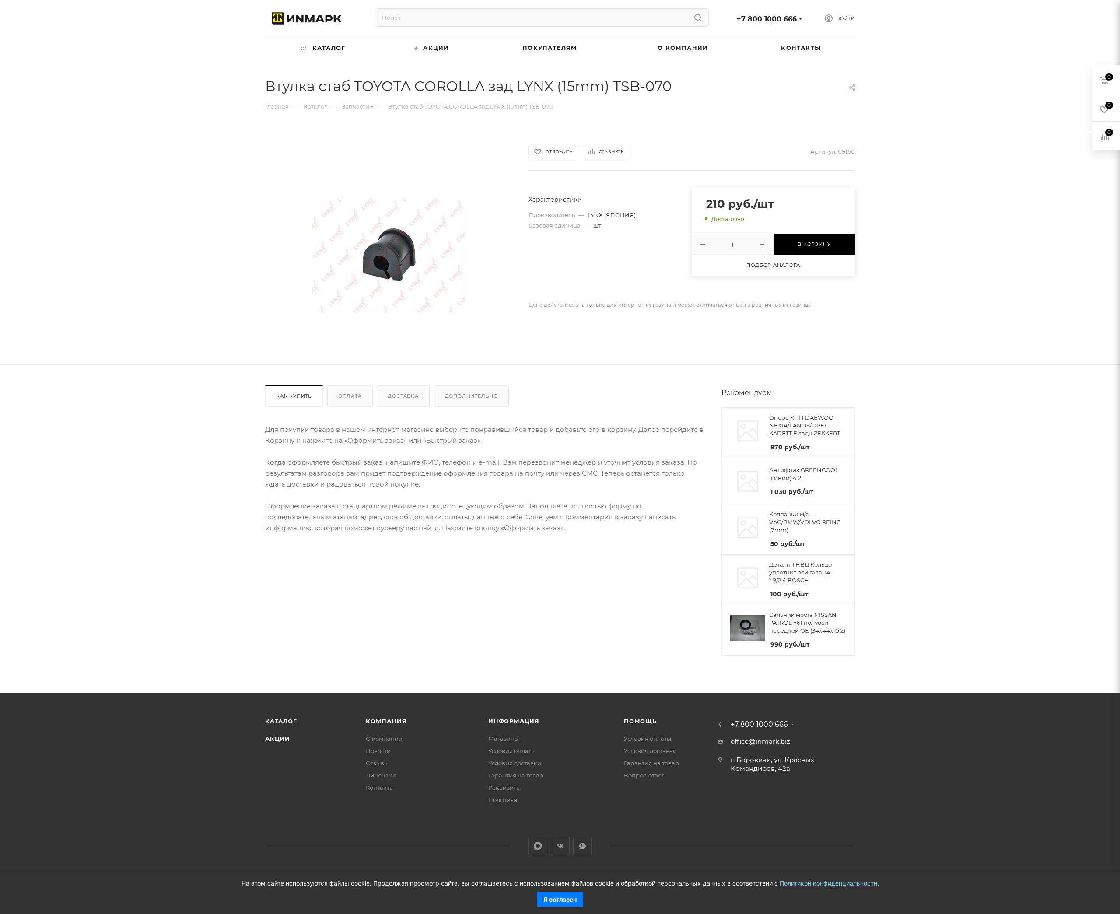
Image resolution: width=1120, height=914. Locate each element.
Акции (277, 738)
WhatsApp (582, 846)
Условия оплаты (512, 750)
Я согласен (560, 899)
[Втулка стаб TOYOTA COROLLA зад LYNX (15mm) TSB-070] (389, 255)
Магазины (503, 738)
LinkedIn (537, 846)
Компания (386, 721)
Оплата (350, 396)
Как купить (294, 396)
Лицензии (381, 775)
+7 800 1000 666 (767, 19)
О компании (384, 738)
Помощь (640, 721)
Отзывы (377, 763)
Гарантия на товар (515, 775)
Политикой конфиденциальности (828, 883)
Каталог (281, 721)
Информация (513, 721)
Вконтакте (560, 846)
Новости (378, 750)
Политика (503, 799)
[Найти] (698, 17)
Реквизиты (504, 787)
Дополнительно (471, 396)
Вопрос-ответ (644, 775)
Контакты (380, 787)
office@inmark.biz (760, 741)
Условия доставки (514, 763)
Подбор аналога (773, 265)
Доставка (403, 396)
